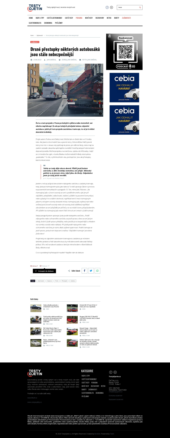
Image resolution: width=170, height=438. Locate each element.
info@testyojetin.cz (115, 392)
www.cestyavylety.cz (34, 402)
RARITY (84, 389)
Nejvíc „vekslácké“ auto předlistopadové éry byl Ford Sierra (52, 341)
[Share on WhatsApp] (97, 270)
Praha (56, 281)
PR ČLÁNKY (85, 396)
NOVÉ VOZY (85, 386)
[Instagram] (111, 7)
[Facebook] (107, 7)
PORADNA (94, 382)
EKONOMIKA (99, 393)
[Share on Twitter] (91, 270)
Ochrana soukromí (115, 396)
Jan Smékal (51, 60)
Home (31, 35)
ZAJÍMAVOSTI (92, 389)
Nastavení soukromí (116, 399)
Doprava (49, 281)
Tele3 (112, 434)
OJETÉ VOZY (85, 382)
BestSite (97, 434)
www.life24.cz (32, 398)
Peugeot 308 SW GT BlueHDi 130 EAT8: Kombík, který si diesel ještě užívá (90, 318)
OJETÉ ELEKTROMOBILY (89, 379)
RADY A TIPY (86, 375)
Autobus (73, 281)
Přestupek (64, 281)
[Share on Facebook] (84, 270)
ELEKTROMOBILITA (88, 393)
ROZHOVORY (95, 386)
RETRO (103, 386)
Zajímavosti (40, 35)
